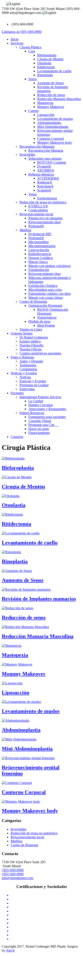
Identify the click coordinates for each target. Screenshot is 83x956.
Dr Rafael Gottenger (33, 337)
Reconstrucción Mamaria (36, 146)
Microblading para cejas (45, 290)
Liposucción (45, 115)
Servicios (17, 43)
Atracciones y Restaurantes (47, 409)
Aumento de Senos (50, 83)
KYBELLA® (38, 206)
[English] (13, 4)
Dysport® (44, 166)
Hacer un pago (38, 429)
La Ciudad (35, 401)
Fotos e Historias (22, 357)
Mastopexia (45, 103)
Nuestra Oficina (30, 349)
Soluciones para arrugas (45, 158)
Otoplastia (44, 63)
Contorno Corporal (50, 138)
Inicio (15, 39)
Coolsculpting (38, 210)
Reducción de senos (51, 95)
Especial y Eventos (32, 381)
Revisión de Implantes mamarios (39, 599)
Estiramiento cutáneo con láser (49, 293)
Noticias (25, 377)
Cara (31, 51)
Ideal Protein (46, 325)
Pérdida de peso (39, 321)
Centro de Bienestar (33, 301)
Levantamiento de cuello (54, 71)
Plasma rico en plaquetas (45, 218)
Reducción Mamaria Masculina (59, 99)
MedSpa (25, 230)
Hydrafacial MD (39, 234)
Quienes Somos (22, 333)
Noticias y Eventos (24, 373)
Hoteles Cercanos (40, 405)
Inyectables (27, 154)
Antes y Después (31, 361)
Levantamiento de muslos (55, 119)
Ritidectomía (46, 67)
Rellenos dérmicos (41, 174)
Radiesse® (44, 182)
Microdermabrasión (42, 246)
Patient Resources (31, 413)
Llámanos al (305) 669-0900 (22, 32)
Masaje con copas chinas (45, 297)
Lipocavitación (38, 250)
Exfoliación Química (42, 286)
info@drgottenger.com (17, 878)
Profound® (36, 226)
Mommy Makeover (50, 107)
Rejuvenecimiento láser (44, 222)
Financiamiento (39, 433)
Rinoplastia (45, 75)
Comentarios (28, 369)
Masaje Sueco (38, 262)
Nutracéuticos (46, 317)
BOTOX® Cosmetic (51, 162)
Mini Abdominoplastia (52, 127)
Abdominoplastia (49, 123)
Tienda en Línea (30, 329)
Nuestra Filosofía (31, 345)
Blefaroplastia (46, 55)
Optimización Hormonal (45, 305)
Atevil (10, 950)
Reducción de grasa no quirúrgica (42, 202)
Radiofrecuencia (39, 254)
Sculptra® (44, 190)
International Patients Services (40, 397)
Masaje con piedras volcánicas (49, 266)
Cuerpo (33, 111)
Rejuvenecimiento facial (36, 214)
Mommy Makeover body (54, 142)
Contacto (17, 437)
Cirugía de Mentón (50, 59)
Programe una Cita (43, 425)
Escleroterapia (47, 198)
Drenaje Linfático (40, 258)
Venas (32, 194)
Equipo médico (30, 341)
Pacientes (17, 393)
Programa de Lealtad (33, 385)
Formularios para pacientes (47, 417)
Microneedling (38, 242)
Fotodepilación (38, 270)
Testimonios (27, 365)
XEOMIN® (45, 170)
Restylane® (45, 186)
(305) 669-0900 (13, 870)
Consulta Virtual (39, 421)
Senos (32, 79)
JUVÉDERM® (48, 178)
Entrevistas (27, 389)
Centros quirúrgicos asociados (40, 353)
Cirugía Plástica (30, 47)
